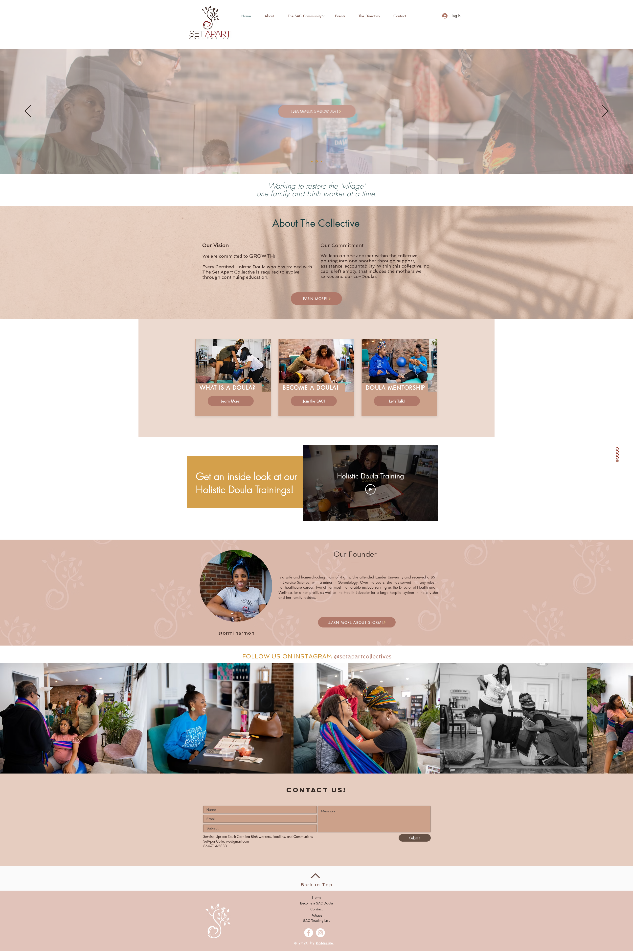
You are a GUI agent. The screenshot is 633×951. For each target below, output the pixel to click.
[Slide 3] (312, 161)
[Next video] (427, 483)
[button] (304, 15)
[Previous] (28, 111)
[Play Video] (370, 489)
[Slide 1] (321, 161)
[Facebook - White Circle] (308, 932)
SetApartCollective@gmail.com (226, 841)
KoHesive (324, 943)
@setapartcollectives (362, 656)
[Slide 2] (316, 161)
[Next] (605, 111)
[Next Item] (624, 718)
